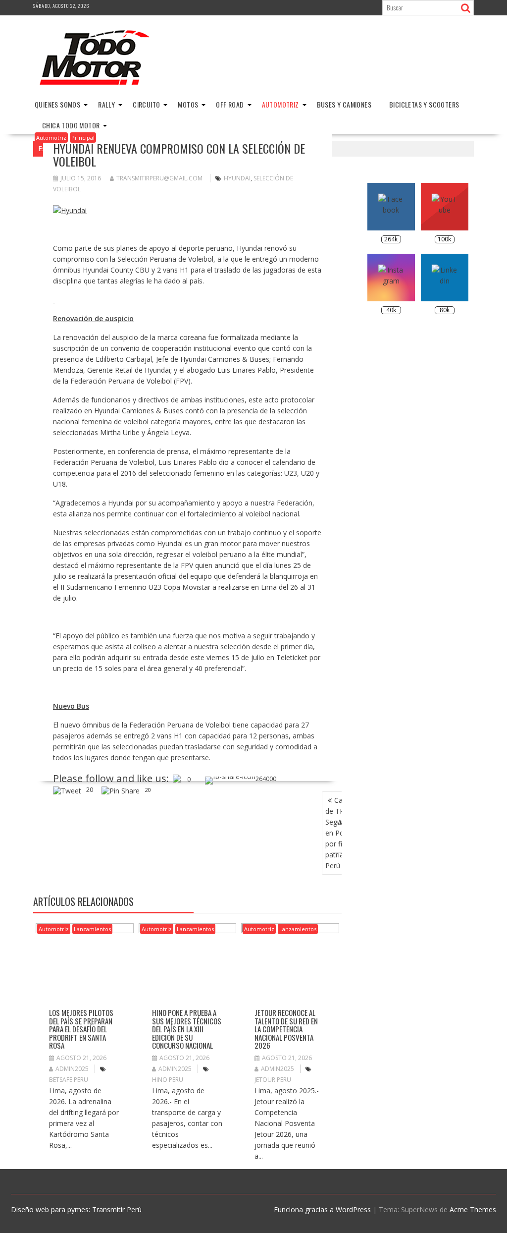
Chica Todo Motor (71, 125)
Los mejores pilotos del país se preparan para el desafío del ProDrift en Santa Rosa (81, 1029)
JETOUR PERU (272, 1079)
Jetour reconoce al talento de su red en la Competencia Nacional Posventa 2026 (286, 1029)
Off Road (230, 104)
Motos (188, 104)
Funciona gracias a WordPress (322, 1209)
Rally (106, 104)
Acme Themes (473, 1209)
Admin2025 (72, 1069)
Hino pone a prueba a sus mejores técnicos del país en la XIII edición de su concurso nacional (186, 1029)
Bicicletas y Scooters (424, 104)
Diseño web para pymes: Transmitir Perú (76, 1209)
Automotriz (280, 104)
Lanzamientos (92, 929)
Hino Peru (167, 1079)
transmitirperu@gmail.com (159, 178)
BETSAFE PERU (68, 1079)
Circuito (146, 104)
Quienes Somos (57, 104)
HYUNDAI (237, 178)
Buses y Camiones (344, 104)
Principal (83, 137)
